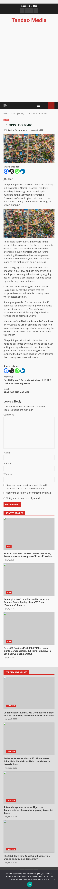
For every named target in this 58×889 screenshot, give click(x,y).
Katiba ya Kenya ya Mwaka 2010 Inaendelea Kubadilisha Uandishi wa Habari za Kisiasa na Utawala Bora (29, 738)
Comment (10, 414)
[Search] (44, 105)
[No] (54, 879)
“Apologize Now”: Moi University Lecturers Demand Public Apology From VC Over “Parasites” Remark (29, 579)
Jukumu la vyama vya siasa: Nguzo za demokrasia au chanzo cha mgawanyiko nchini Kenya (29, 787)
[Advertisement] (29, 77)
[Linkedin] (22, 171)
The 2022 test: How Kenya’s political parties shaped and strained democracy (29, 836)
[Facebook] (6, 171)
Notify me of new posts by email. (23, 498)
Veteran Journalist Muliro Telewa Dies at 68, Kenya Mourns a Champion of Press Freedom (29, 534)
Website (8, 474)
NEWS (6, 120)
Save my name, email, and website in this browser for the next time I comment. (27, 487)
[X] (11, 171)
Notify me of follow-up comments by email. (28, 492)
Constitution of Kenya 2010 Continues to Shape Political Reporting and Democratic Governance (29, 693)
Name (8, 452)
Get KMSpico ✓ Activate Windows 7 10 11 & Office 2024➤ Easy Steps (27, 380)
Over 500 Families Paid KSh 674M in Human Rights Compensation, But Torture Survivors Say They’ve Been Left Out (29, 628)
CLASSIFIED (10, 706)
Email (7, 463)
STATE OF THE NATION (16, 390)
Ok (29, 884)
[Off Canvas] (5, 105)
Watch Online (51, 105)
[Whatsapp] (17, 171)
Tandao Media (29, 20)
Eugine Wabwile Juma (17, 130)
